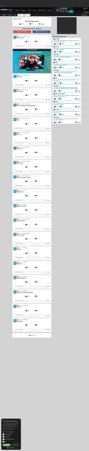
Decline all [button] (15, 445)
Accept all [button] (6, 445)
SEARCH (86, 12)
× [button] (19, 420)
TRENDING (4, 14)
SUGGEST (20, 14)
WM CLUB (50, 10)
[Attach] (49, 46)
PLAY (71, 11)
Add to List (32, 335)
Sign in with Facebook (42, 31)
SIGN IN (86, 8)
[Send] (46, 46)
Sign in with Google (22, 31)
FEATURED (10, 14)
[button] (11, 429)
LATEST (15, 14)
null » (47, 205)
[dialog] (11, 434)
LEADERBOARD (84, 14)
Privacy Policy (12, 427)
